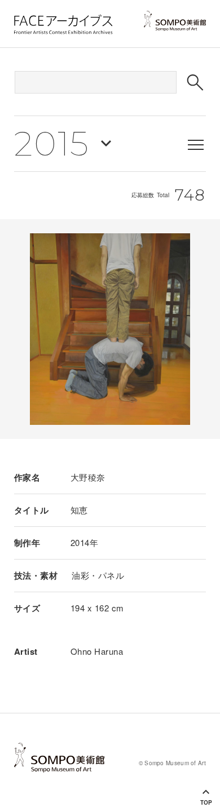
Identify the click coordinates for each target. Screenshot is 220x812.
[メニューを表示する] (196, 145)
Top (206, 802)
